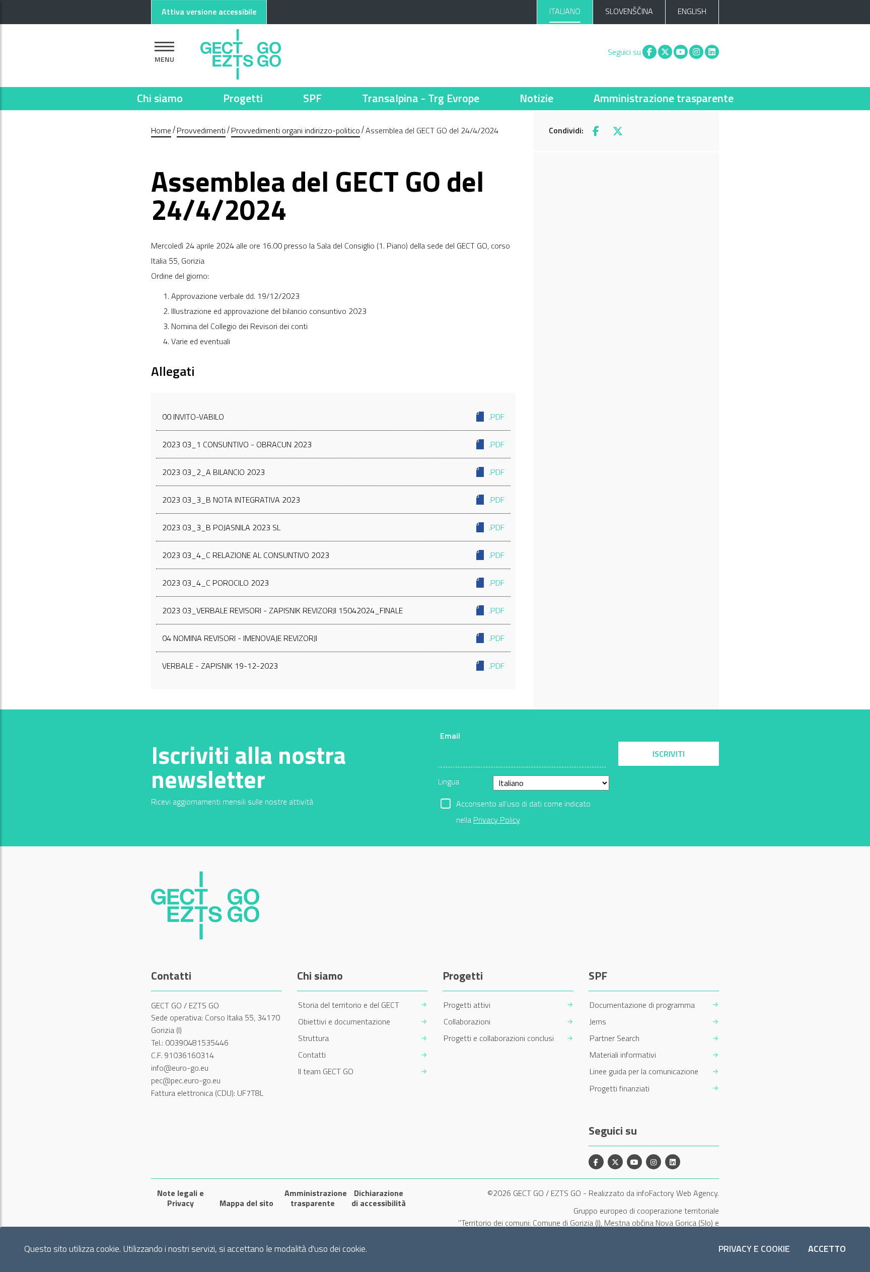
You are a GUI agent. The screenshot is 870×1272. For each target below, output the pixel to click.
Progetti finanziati (619, 1088)
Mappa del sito (246, 1203)
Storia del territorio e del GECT (348, 1005)
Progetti (243, 98)
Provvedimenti (201, 130)
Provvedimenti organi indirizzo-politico (295, 130)
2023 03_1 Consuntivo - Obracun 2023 (333, 444)
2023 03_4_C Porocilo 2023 (333, 583)
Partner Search (614, 1038)
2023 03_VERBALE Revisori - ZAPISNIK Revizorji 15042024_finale (333, 610)
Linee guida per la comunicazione (644, 1071)
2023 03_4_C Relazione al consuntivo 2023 (333, 555)
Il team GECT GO (325, 1071)
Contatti (312, 1055)
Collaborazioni (467, 1021)
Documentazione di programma (642, 1005)
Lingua (448, 781)
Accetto (827, 1249)
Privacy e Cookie (754, 1249)
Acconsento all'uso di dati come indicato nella (523, 805)
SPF (312, 98)
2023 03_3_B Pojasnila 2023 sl (333, 527)
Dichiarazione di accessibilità (378, 1198)
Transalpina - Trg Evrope (420, 98)
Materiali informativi (623, 1055)
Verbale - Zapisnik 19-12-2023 (333, 666)
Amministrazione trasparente (664, 98)
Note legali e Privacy (180, 1198)
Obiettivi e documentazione (344, 1021)
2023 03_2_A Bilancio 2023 (333, 472)
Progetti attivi (467, 1005)
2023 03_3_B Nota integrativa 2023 (333, 500)
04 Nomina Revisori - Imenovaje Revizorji (333, 638)
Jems (598, 1021)
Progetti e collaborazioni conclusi (499, 1038)
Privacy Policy (496, 820)
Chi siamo (160, 98)
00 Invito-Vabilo (333, 417)
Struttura (313, 1038)
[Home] (240, 52)
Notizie (536, 98)
